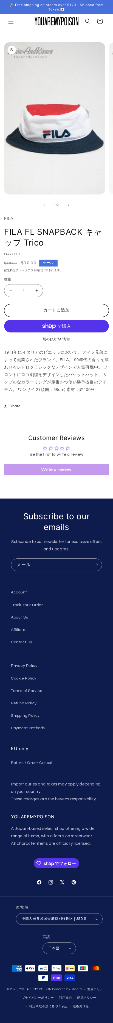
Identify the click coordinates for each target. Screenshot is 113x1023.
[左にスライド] (44, 205)
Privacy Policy (24, 666)
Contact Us (21, 642)
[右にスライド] (69, 205)
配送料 (8, 270)
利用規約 (65, 997)
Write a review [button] (56, 469)
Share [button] (15, 406)
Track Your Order (27, 605)
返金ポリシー (96, 989)
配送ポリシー (86, 997)
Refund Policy (24, 703)
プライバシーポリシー (38, 997)
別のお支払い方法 (56, 339)
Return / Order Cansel (31, 763)
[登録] (96, 564)
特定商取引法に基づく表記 (48, 1006)
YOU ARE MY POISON (35, 989)
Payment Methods (28, 728)
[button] (11, 21)
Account (19, 592)
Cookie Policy (23, 678)
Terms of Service (27, 691)
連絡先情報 (81, 1006)
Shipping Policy (25, 716)
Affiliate (18, 630)
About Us (19, 617)
